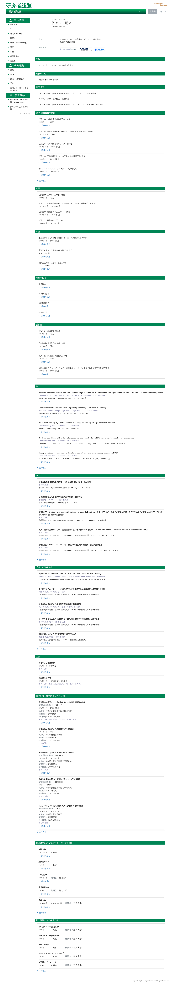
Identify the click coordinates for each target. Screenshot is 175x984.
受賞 (12, 83)
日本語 (152, 11)
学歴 (12, 52)
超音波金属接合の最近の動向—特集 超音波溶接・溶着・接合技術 (65, 482)
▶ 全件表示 (41, 181)
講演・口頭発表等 (17, 79)
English (162, 11)
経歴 (12, 47)
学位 (12, 29)
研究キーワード (16, 34)
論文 (12, 70)
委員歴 (13, 61)
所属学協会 (14, 56)
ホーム (141, 11)
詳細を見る (45, 125)
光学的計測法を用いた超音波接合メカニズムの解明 (59, 779)
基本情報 (13, 25)
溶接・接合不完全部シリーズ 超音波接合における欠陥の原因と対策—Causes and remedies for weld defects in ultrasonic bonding (93, 530)
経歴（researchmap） (19, 43)
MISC (12, 74)
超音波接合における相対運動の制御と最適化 (56, 752)
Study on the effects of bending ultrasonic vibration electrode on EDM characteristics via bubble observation (86, 438)
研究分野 (13, 38)
